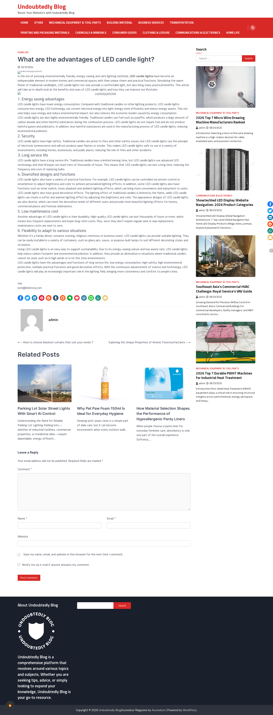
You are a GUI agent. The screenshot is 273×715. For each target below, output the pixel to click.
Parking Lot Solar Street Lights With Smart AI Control (44, 411)
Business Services (151, 23)
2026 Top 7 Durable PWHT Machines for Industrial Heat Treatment (224, 375)
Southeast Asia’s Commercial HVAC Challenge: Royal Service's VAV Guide (224, 289)
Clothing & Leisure (156, 33)
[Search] (253, 27)
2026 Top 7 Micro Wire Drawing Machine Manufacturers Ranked (220, 120)
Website (23, 536)
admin (202, 128)
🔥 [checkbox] (10, 705)
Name (22, 518)
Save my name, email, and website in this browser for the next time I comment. (73, 554)
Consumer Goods (124, 33)
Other (38, 23)
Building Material (119, 23)
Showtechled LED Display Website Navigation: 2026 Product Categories (224, 202)
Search (122, 605)
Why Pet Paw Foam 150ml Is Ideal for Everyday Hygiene (101, 411)
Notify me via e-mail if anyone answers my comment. (56, 564)
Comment (25, 469)
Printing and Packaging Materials (45, 33)
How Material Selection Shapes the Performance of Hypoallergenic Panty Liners (163, 413)
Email (111, 518)
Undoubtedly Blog (42, 6)
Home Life (233, 33)
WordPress (190, 710)
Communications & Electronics (198, 33)
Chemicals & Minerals (90, 33)
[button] (20, 298)
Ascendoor (158, 710)
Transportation (182, 23)
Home (24, 23)
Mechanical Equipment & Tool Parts (75, 23)
